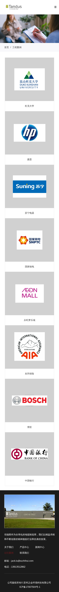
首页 (6, 47)
